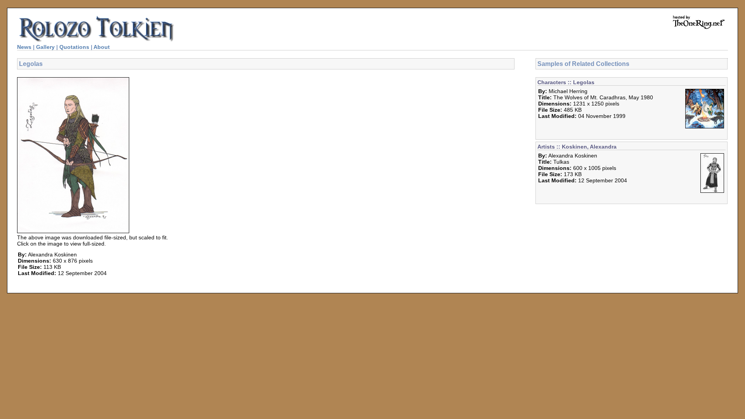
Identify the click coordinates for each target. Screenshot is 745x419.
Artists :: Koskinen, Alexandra (577, 147)
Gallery (45, 47)
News (24, 47)
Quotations (74, 47)
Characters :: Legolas (565, 82)
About (102, 47)
